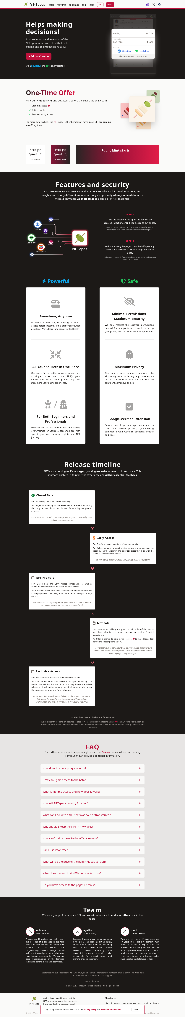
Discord (106, 752)
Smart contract (129, 1003)
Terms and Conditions (111, 1009)
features (61, 4)
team (92, 4)
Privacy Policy (89, 1009)
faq (84, 4)
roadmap (74, 4)
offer (51, 4)
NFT (56, 121)
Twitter (117, 1003)
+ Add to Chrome (39, 56)
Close (135, 1009)
